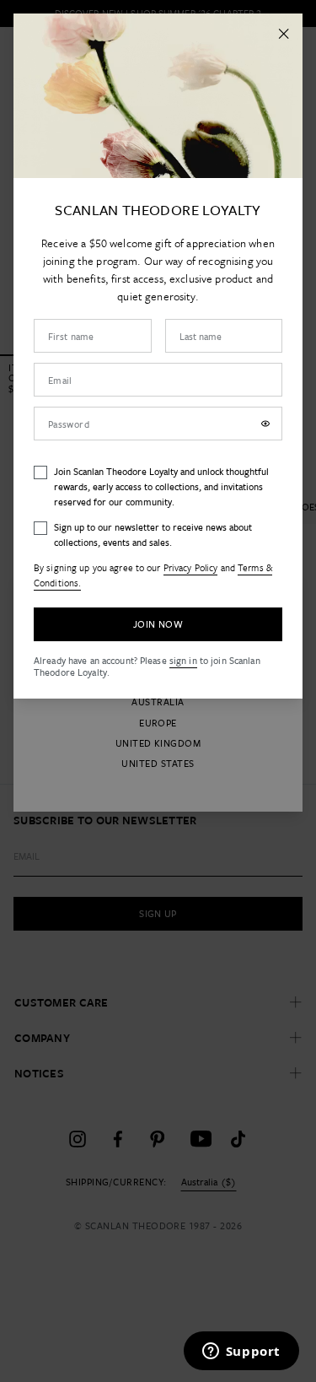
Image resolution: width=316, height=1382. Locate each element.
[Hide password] (265, 423)
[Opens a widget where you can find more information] (241, 1352)
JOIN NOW (158, 624)
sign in (183, 660)
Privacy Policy (190, 567)
